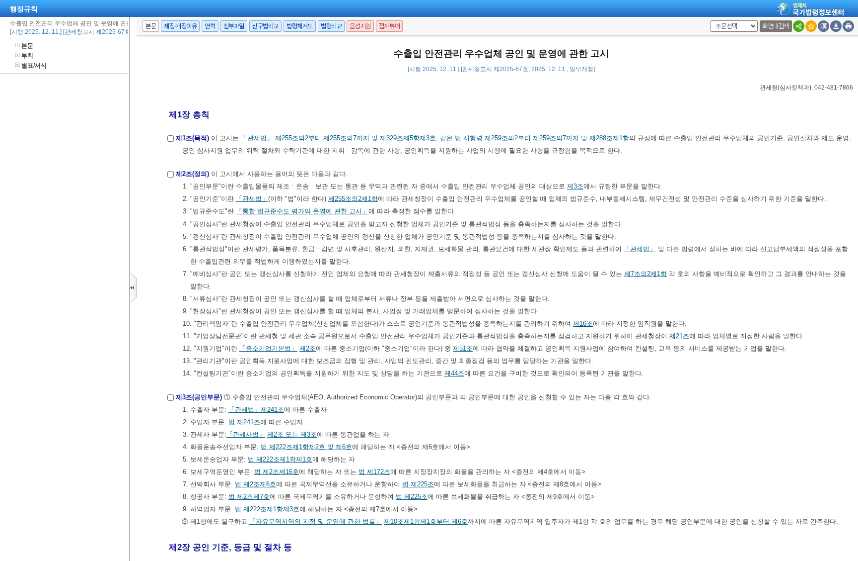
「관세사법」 (245, 434)
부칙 (27, 55)
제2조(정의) (192, 174)
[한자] (823, 26)
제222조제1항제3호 (271, 509)
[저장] (836, 26)
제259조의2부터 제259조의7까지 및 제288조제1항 (557, 138)
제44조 (454, 373)
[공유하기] (798, 26)
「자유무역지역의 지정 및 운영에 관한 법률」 (315, 521)
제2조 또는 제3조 (292, 434)
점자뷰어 (389, 26)
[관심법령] (811, 26)
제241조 (272, 409)
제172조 (378, 471)
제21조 (679, 336)
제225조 (422, 484)
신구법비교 (265, 26)
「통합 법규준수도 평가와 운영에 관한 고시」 (302, 211)
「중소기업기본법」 (268, 348)
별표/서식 (34, 65)
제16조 (583, 323)
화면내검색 (776, 26)
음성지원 (360, 26)
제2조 (307, 348)
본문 (27, 45)
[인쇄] (848, 26)
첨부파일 (233, 26)
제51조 (463, 348)
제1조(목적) (192, 138)
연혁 (210, 26)
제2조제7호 (253, 496)
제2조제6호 (259, 484)
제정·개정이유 (180, 26)
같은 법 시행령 (460, 138)
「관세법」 (257, 138)
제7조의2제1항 (645, 274)
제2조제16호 (281, 471)
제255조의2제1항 (353, 198)
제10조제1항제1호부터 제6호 (426, 521)
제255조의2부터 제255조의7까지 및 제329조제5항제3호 (355, 138)
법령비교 (331, 26)
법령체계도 (299, 26)
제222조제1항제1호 (284, 459)
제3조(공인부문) (199, 397)
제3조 (575, 186)
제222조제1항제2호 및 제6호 (310, 447)
